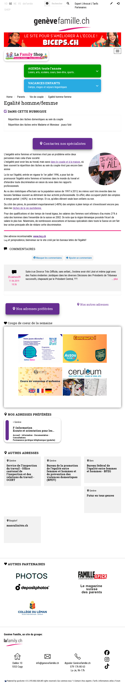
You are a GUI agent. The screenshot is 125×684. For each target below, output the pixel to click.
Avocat (86, 3)
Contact (77, 681)
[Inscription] (111, 4)
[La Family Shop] (26, 55)
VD (5, 3)
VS (19, 3)
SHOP (7, 9)
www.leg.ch (39, 236)
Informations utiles (106, 681)
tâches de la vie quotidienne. (27, 208)
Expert (78, 3)
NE (15, 3)
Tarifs (95, 681)
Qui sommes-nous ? (65, 681)
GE (10, 3)
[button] (48, 258)
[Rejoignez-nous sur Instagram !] (107, 659)
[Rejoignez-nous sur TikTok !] (107, 666)
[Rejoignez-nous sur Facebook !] (107, 652)
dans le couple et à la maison (65, 161)
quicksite (20, 681)
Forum (117, 681)
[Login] (118, 4)
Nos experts (86, 681)
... (113, 279)
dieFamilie (28, 3)
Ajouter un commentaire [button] (80, 257)
